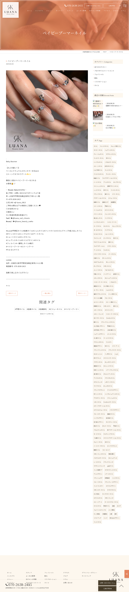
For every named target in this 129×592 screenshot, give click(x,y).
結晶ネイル (97, 178)
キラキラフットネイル (111, 470)
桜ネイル (115, 238)
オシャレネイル (106, 258)
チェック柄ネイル (116, 146)
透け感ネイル (97, 374)
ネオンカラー (107, 306)
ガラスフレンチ (98, 382)
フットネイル (97, 522)
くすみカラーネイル (110, 162)
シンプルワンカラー (99, 222)
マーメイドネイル (108, 338)
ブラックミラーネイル (114, 350)
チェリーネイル (98, 442)
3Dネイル (107, 442)
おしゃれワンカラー (110, 362)
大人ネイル (107, 226)
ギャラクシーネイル (111, 422)
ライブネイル (97, 386)
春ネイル (110, 242)
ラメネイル (106, 250)
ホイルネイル (97, 506)
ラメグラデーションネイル (109, 178)
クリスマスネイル (99, 174)
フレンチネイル (104, 146)
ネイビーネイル (98, 150)
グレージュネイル (99, 154)
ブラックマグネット (99, 390)
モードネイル (97, 434)
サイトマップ (86, 576)
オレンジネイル (110, 262)
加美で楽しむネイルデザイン (17, 272)
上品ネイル (110, 466)
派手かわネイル (109, 166)
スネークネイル (98, 310)
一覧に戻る (46, 293)
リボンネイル (97, 402)
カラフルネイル (98, 498)
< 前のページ (12, 293)
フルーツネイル (98, 482)
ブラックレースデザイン (111, 482)
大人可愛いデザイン (99, 326)
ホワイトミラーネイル (110, 358)
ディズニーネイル (111, 174)
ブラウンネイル (98, 362)
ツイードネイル (98, 206)
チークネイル (97, 226)
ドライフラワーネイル (100, 254)
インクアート (107, 274)
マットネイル (108, 170)
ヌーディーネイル (99, 290)
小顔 (111, 514)
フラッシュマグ (98, 478)
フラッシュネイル (112, 398)
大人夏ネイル (97, 338)
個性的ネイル (97, 366)
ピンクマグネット (112, 446)
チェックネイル (116, 226)
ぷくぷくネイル (111, 334)
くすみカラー (113, 282)
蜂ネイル (107, 194)
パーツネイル (112, 254)
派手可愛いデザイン (99, 330)
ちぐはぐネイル (98, 234)
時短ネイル (107, 506)
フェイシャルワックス (100, 510)
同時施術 (107, 478)
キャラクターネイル (107, 494)
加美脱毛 (113, 202)
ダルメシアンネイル (109, 374)
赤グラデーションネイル (114, 430)
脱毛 (95, 78)
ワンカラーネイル (99, 158)
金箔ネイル (116, 274)
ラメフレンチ (97, 238)
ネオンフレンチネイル (100, 454)
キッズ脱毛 (97, 514)
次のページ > (82, 293)
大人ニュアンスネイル (111, 278)
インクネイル (108, 218)
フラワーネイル (111, 246)
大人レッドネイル (108, 366)
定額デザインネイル (112, 186)
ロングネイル (117, 182)
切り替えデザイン (99, 422)
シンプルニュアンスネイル (112, 394)
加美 (113, 506)
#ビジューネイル (55, 309)
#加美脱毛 (43, 309)
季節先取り (111, 454)
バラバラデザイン (114, 410)
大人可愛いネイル (108, 286)
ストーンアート (98, 502)
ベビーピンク (106, 450)
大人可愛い (97, 494)
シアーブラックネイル (112, 370)
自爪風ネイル (109, 418)
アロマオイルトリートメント (104, 71)
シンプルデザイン (99, 418)
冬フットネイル (98, 394)
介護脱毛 (104, 514)
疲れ (116, 514)
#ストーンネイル (47, 314)
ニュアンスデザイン (99, 334)
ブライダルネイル (110, 378)
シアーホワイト (109, 474)
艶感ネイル (97, 450)
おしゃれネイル (108, 386)
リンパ (105, 518)
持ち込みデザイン (115, 518)
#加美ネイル (31, 309)
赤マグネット (97, 358)
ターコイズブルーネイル (111, 502)
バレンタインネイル (110, 214)
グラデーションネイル (100, 198)
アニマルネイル (98, 378)
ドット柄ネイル (112, 294)
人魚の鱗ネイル (111, 330)
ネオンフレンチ (109, 498)
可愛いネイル (97, 274)
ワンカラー (109, 342)
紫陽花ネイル (97, 306)
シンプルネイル (98, 162)
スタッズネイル (98, 278)
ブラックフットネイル (100, 350)
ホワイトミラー (109, 310)
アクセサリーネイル (99, 398)
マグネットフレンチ (99, 466)
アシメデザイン (98, 474)
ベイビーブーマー (112, 222)
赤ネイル (106, 190)
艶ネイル (96, 322)
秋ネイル (107, 346)
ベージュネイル (98, 210)
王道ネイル (97, 258)
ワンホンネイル (115, 190)
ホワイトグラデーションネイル (112, 438)
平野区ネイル (111, 326)
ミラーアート (115, 346)
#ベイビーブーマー (71, 309)
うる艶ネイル (97, 438)
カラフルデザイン (111, 486)
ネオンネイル (107, 266)
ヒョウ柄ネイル (98, 170)
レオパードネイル (110, 382)
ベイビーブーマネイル (112, 314)
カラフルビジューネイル (100, 410)
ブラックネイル (98, 194)
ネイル (8, 286)
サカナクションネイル (100, 242)
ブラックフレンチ (108, 462)
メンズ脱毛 (111, 510)
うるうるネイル (109, 270)
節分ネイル (97, 426)
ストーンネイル (98, 166)
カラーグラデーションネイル (102, 406)
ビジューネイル (112, 198)
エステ (119, 506)
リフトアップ (97, 518)
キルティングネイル (109, 434)
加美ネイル (97, 202)
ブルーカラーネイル (99, 414)
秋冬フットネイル (99, 370)
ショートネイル (109, 234)
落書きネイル (111, 414)
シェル (116, 354)
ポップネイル (97, 266)
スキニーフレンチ (99, 314)
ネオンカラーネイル (99, 490)
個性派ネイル (97, 286)
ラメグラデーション (99, 246)
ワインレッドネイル (99, 186)
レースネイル (97, 462)
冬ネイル (108, 158)
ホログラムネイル (99, 262)
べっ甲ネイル (108, 354)
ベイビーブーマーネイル (100, 282)
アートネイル (97, 250)
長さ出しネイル (98, 218)
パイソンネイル (98, 214)
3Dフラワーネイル (99, 318)
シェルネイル (109, 290)
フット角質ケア (98, 470)
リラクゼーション (100, 82)
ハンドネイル (116, 478)
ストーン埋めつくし (111, 302)
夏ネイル (115, 306)
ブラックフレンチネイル (108, 322)
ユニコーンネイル (99, 302)
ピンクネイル (107, 238)
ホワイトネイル (109, 210)
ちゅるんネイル (110, 318)
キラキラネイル (111, 490)
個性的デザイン (98, 346)
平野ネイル (108, 206)
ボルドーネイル (106, 426)
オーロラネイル (98, 230)
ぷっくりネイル (98, 270)
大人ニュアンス (112, 458)
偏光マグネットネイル (100, 294)
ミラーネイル (116, 194)
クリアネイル (108, 230)
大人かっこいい (98, 354)
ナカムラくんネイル (99, 430)
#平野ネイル (20, 309)
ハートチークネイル (99, 446)
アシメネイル (107, 182)
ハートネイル (97, 182)
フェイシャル (99, 74)
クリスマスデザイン (112, 390)
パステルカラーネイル (100, 458)
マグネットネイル (111, 154)
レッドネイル (97, 190)
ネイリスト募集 (98, 298)
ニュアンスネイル (110, 150)
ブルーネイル (108, 298)
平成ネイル (116, 426)
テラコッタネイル (99, 342)
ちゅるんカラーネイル (110, 402)
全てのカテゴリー (100, 67)
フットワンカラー (99, 486)
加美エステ (105, 202)
